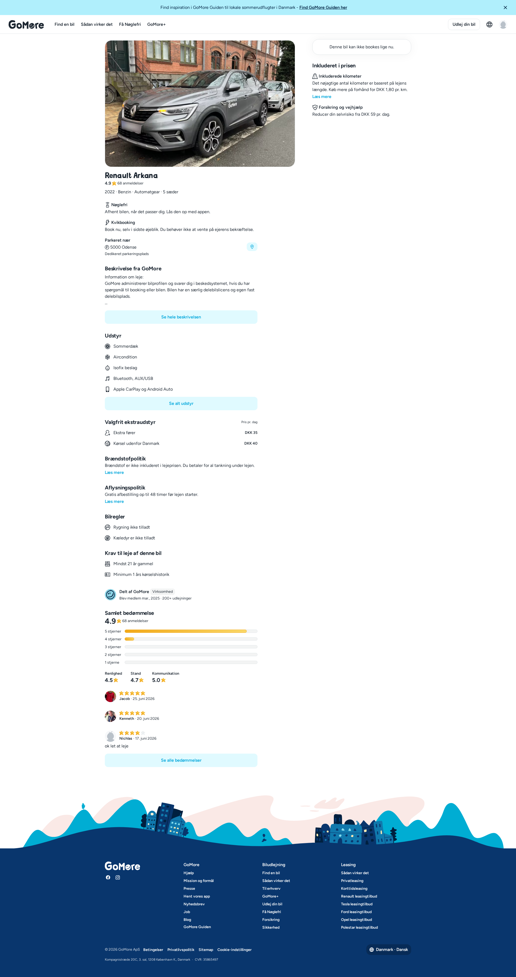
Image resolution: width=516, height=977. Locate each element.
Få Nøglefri (130, 24)
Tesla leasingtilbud (356, 904)
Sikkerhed (271, 927)
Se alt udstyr (181, 403)
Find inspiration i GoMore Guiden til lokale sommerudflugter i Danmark (253, 7)
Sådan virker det (97, 24)
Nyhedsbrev (194, 904)
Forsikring (271, 919)
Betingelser (153, 949)
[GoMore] (26, 24)
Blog (187, 919)
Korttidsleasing (354, 888)
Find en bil (64, 24)
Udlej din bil (464, 24)
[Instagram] (117, 877)
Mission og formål (199, 880)
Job (187, 912)
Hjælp (189, 873)
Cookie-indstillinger (234, 949)
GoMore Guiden (197, 927)
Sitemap (206, 949)
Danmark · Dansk (392, 949)
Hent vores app (197, 896)
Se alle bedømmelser (181, 760)
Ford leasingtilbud (356, 912)
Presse (189, 888)
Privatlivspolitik (180, 949)
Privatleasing (352, 880)
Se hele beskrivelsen (181, 316)
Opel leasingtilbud (356, 919)
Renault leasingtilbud (359, 896)
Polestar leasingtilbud (359, 927)
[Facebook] (108, 877)
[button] (507, 7)
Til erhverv (271, 888)
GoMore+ (156, 24)
